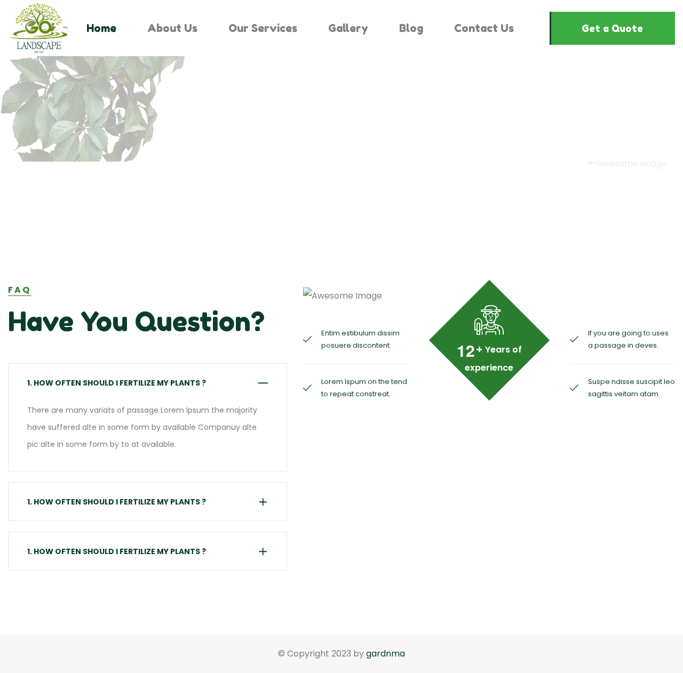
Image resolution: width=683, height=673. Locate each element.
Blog (411, 28)
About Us (172, 28)
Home (101, 28)
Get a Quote (612, 28)
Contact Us (484, 28)
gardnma (385, 653)
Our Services (262, 28)
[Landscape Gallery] (40, 28)
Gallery (348, 28)
